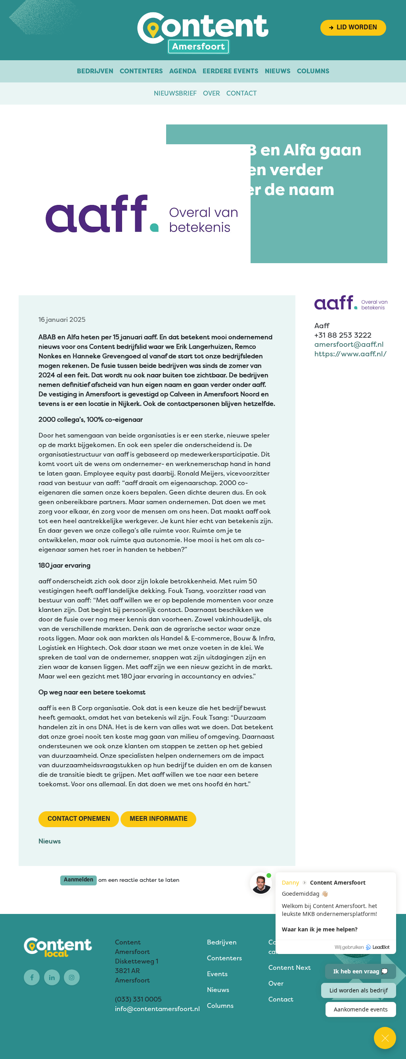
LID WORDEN (355, 28)
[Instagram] (72, 977)
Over (211, 93)
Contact (241, 93)
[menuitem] (95, 71)
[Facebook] (32, 977)
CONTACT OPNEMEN (79, 819)
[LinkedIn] (52, 977)
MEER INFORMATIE (159, 819)
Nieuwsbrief (175, 93)
